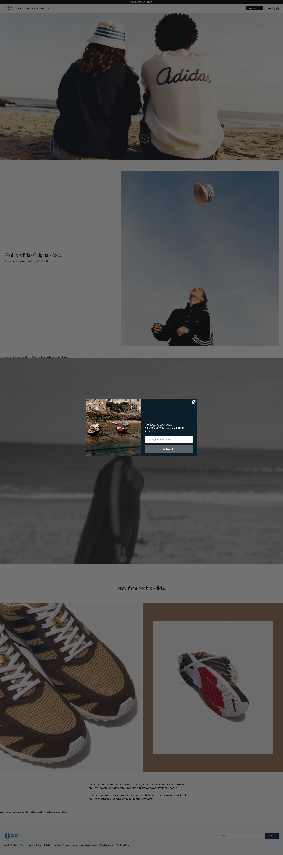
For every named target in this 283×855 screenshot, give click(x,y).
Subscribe (169, 449)
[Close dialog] (194, 402)
